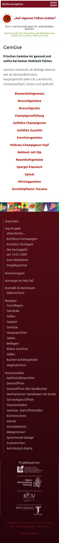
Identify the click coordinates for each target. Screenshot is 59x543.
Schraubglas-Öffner (20, 399)
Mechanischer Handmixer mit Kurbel (32, 394)
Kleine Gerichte (17, 349)
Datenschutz (15, 292)
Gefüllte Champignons (29, 123)
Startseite (12, 221)
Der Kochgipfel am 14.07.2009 (17, 252)
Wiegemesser (16, 432)
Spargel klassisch (29, 167)
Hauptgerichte (17, 332)
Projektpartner (17, 265)
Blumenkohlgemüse (29, 93)
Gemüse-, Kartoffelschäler (25, 410)
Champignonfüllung (29, 115)
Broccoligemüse (29, 101)
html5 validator (29, 533)
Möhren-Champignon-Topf (29, 145)
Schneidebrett (17, 426)
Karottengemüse (29, 137)
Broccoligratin (29, 108)
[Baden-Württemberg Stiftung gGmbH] (29, 486)
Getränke (13, 311)
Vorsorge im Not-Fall (19, 280)
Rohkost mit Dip (29, 152)
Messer (11, 421)
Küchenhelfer (14, 373)
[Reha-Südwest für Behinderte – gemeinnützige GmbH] (29, 514)
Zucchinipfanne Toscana (29, 189)
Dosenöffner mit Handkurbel (27, 388)
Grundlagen (15, 305)
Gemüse (12, 327)
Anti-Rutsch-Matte (20, 448)
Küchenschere (16, 415)
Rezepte (11, 300)
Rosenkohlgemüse (29, 159)
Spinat (29, 174)
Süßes (11, 354)
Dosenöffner (15, 383)
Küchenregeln (15, 273)
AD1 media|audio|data (23, 526)
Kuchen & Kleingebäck (22, 359)
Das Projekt (13, 228)
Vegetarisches (16, 365)
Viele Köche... (16, 233)
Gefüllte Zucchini (29, 130)
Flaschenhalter (17, 405)
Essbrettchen (16, 443)
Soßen (11, 316)
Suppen (12, 321)
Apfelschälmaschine (20, 378)
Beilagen (13, 343)
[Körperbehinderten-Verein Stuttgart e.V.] (29, 500)
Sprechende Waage (20, 437)
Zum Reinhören (17, 260)
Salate (11, 338)
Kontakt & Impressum (20, 288)
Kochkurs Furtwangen (22, 238)
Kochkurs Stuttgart (20, 244)
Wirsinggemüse (29, 181)
